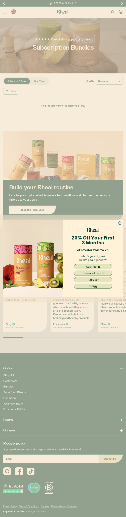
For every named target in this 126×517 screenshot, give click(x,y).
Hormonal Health (93, 273)
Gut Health (93, 266)
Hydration (93, 279)
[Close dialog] (120, 223)
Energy (93, 286)
